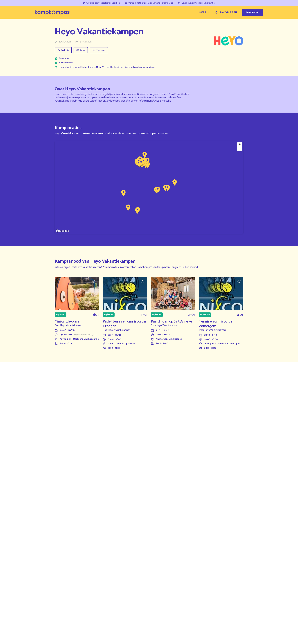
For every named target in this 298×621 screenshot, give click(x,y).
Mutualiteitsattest (66, 63)
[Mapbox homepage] (62, 231)
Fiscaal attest (64, 58)
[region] (149, 187)
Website (65, 50)
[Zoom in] (239, 144)
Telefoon (100, 50)
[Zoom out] (239, 149)
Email (82, 50)
